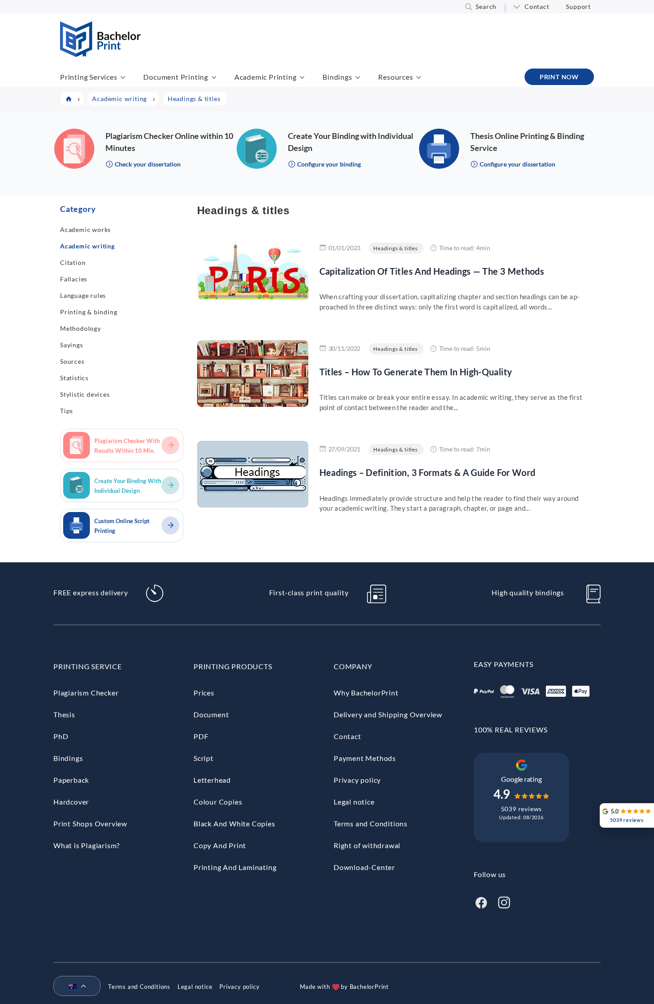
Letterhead (212, 780)
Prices (204, 692)
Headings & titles (395, 248)
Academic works (85, 229)
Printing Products (233, 666)
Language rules (83, 295)
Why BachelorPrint (366, 692)
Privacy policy (357, 780)
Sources (72, 361)
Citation (72, 262)
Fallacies (73, 279)
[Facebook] (481, 901)
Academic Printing (265, 77)
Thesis (64, 714)
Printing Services (88, 77)
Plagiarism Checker (85, 692)
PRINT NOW (559, 77)
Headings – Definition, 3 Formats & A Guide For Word (427, 472)
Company (353, 666)
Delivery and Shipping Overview (388, 714)
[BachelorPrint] (100, 54)
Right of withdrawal (367, 845)
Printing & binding (88, 312)
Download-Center (364, 867)
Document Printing (175, 77)
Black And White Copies (234, 823)
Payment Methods (365, 758)
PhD (60, 736)
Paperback (71, 780)
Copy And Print (220, 845)
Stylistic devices (85, 394)
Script (204, 758)
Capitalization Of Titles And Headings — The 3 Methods (432, 271)
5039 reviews (521, 809)
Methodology (80, 328)
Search (486, 6)
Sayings (71, 345)
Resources (395, 77)
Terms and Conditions (371, 823)
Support (578, 6)
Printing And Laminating (235, 867)
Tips (66, 411)
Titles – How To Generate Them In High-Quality (416, 371)
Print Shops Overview (90, 823)
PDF (201, 736)
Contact (537, 6)
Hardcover (71, 801)
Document (211, 714)
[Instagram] (504, 901)
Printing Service (87, 666)
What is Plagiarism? (86, 845)
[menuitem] (73, 986)
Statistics (74, 378)
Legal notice (354, 801)
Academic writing (87, 246)
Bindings (337, 77)
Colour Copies (218, 801)
